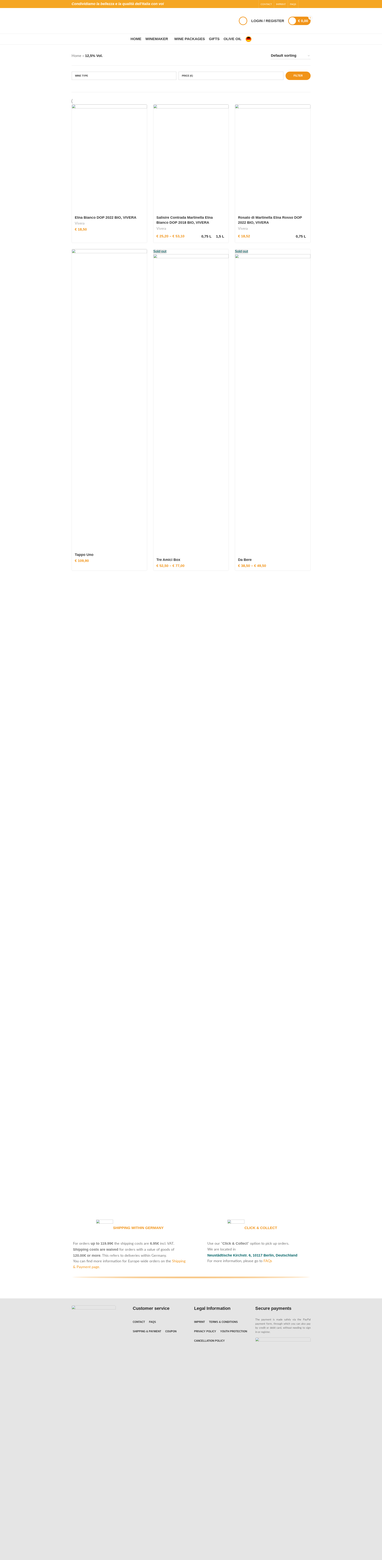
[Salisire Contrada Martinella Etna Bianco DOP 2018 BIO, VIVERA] (191, 158)
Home (76, 56)
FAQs (267, 1261)
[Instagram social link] (302, 4)
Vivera (79, 223)
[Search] (243, 21)
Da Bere (245, 560)
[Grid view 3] (261, 56)
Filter (298, 75)
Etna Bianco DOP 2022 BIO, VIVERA (105, 217)
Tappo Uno (84, 555)
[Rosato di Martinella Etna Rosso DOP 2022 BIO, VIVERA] (272, 158)
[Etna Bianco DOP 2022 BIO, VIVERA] (109, 158)
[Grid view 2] (253, 56)
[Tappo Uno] (109, 399)
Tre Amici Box (168, 560)
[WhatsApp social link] (307, 4)
